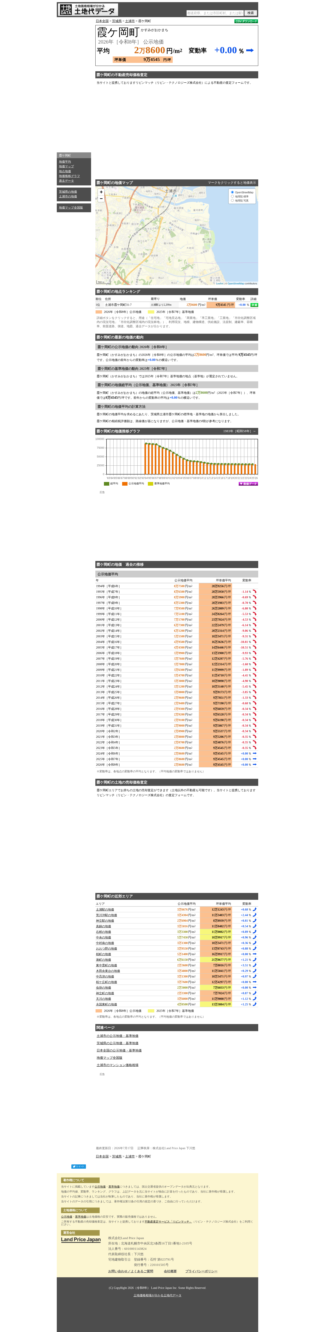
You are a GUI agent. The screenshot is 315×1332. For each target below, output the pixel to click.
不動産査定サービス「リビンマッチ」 (168, 1221)
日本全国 (102, 21)
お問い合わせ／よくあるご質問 (130, 1271)
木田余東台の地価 (108, 971)
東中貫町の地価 (106, 965)
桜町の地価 (103, 954)
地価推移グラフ (69, 176)
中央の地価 (103, 937)
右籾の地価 (103, 931)
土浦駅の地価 (105, 909)
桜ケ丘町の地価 (106, 982)
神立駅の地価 (105, 920)
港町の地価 (103, 959)
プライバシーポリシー (201, 1271)
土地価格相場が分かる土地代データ (158, 1295)
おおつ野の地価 (106, 948)
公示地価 (100, 1186)
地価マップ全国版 (71, 207)
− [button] (101, 198)
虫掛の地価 (103, 987)
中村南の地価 (105, 943)
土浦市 (130, 21)
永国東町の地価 (106, 1004)
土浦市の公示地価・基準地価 (117, 1036)
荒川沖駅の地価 (106, 915)
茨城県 (117, 21)
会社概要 (170, 1271)
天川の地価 (103, 998)
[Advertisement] (74, 83)
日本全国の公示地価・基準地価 (119, 1050)
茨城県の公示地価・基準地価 (117, 1043)
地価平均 (65, 161)
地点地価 (65, 171)
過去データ (66, 180)
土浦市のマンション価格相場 (117, 1065)
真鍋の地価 (103, 926)
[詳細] (254, 305)
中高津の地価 (105, 976)
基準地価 (114, 1186)
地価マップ (66, 166)
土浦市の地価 (68, 196)
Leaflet (219, 283)
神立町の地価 (105, 993)
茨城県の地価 (68, 191)
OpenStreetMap (236, 283)
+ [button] (101, 192)
